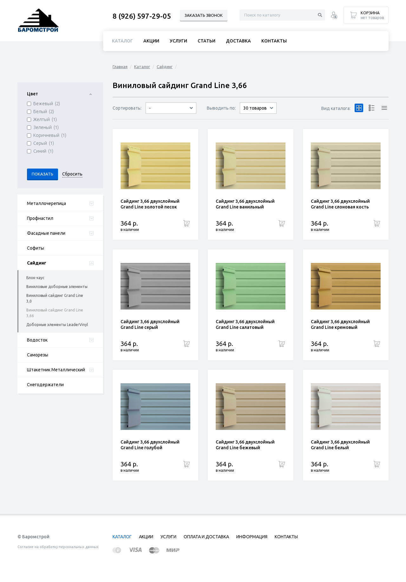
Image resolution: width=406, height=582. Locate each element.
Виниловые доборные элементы (57, 287)
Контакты (274, 40)
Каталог (142, 66)
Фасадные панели (46, 233)
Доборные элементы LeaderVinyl (57, 325)
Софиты (35, 248)
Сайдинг (165, 66)
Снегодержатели (45, 384)
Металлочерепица (46, 203)
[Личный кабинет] (334, 16)
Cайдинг (36, 262)
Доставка (238, 40)
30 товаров (255, 108)
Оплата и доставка (206, 536)
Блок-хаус (35, 278)
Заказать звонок (204, 15)
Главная (120, 66)
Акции (151, 40)
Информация (251, 536)
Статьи (206, 40)
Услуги (178, 40)
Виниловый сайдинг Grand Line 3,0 (54, 298)
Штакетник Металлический (56, 369)
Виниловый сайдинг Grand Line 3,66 (54, 313)
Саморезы (37, 354)
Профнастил (40, 218)
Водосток (37, 339)
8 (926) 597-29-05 (142, 16)
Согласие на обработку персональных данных (58, 547)
